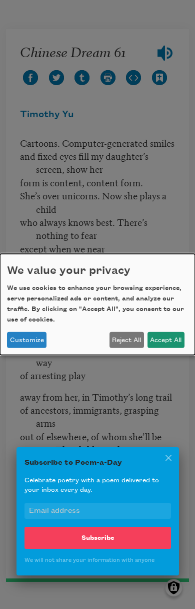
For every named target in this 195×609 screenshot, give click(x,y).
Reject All (126, 340)
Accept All (166, 340)
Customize (27, 340)
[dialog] (97, 304)
